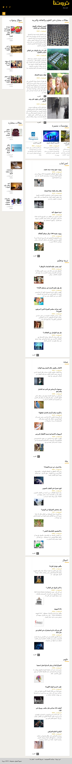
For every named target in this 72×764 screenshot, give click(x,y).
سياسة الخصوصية (49, 759)
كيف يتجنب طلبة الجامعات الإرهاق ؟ (50, 266)
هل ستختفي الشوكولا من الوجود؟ (51, 509)
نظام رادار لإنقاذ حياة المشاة (53, 191)
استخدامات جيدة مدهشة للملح (9, 171)
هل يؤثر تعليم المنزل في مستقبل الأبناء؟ (49, 288)
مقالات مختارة (15, 123)
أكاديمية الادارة (37, 143)
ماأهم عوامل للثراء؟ (55, 566)
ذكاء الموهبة (58, 609)
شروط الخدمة (39, 759)
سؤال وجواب (15, 20)
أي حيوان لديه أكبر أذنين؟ (7, 63)
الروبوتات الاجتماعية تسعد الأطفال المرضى (48, 434)
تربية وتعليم (62, 260)
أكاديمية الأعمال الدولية (53, 143)
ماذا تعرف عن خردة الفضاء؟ (53, 467)
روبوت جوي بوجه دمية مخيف (53, 169)
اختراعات (63, 163)
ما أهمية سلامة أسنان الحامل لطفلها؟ (50, 412)
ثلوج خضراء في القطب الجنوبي (52, 488)
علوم (65, 659)
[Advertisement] (16, 104)
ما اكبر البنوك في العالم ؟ (54, 587)
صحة (65, 362)
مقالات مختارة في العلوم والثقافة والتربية (50, 20)
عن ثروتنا (58, 759)
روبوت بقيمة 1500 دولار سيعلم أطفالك (50, 233)
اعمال (65, 560)
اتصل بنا (32, 759)
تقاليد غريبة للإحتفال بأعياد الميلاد (8, 148)
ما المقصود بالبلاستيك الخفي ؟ (52, 531)
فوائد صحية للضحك (40, 75)
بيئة (66, 461)
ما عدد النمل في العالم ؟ (7, 48)
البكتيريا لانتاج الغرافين (55, 731)
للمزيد (39, 96)
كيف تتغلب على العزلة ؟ (7, 185)
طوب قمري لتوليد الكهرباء (53, 687)
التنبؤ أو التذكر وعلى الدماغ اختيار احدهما (49, 665)
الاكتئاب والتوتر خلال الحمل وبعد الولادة (50, 368)
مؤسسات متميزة (60, 125)
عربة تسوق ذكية (57, 212)
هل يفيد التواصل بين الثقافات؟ (52, 332)
